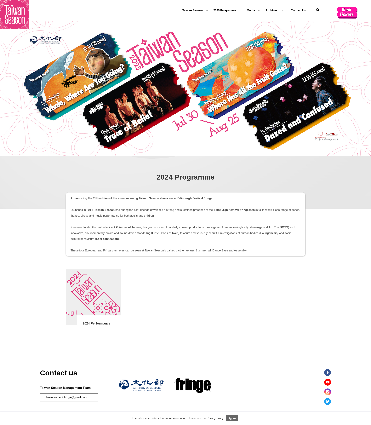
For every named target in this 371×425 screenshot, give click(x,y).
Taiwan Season (192, 10)
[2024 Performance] (93, 297)
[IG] (327, 391)
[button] (317, 10)
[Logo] (14, 14)
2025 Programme (224, 10)
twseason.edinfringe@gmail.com (66, 397)
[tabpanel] (185, 88)
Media (251, 10)
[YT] (327, 382)
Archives (271, 10)
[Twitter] (327, 401)
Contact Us (298, 10)
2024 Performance (96, 323)
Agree (232, 418)
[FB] (327, 372)
